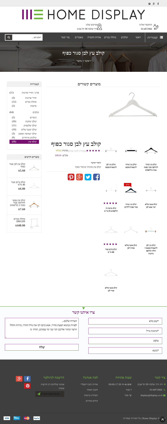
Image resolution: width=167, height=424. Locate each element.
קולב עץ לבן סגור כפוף (17, 165)
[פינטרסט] (149, 4)
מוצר (79, 61)
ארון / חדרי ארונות (30, 92)
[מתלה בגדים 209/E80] (34, 223)
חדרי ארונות (31, 98)
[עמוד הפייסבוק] (158, 4)
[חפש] (8, 37)
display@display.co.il (151, 395)
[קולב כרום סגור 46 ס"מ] (34, 186)
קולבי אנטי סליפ (29, 129)
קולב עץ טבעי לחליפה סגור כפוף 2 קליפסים (17, 202)
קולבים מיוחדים (29, 137)
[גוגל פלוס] (154, 4)
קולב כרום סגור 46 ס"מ (18, 183)
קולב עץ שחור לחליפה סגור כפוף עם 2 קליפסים (151, 167)
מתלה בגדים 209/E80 (19, 220)
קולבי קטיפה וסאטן (27, 133)
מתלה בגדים (31, 102)
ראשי (87, 61)
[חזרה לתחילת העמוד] (162, 419)
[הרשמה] (38, 393)
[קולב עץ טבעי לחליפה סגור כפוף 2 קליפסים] (34, 205)
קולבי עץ (32, 141)
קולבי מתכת (31, 121)
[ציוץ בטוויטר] (88, 179)
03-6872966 (156, 389)
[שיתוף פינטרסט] (71, 179)
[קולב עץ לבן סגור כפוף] (34, 168)
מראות (33, 106)
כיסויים (33, 117)
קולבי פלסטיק (30, 125)
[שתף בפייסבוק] (96, 179)
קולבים (36, 112)
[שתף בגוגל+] (79, 179)
